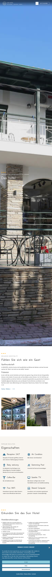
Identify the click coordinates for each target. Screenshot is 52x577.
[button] (49, 547)
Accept (26, 562)
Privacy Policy (27, 574)
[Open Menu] (37, 3)
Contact (34, 574)
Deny (26, 565)
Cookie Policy (19, 574)
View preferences (26, 569)
